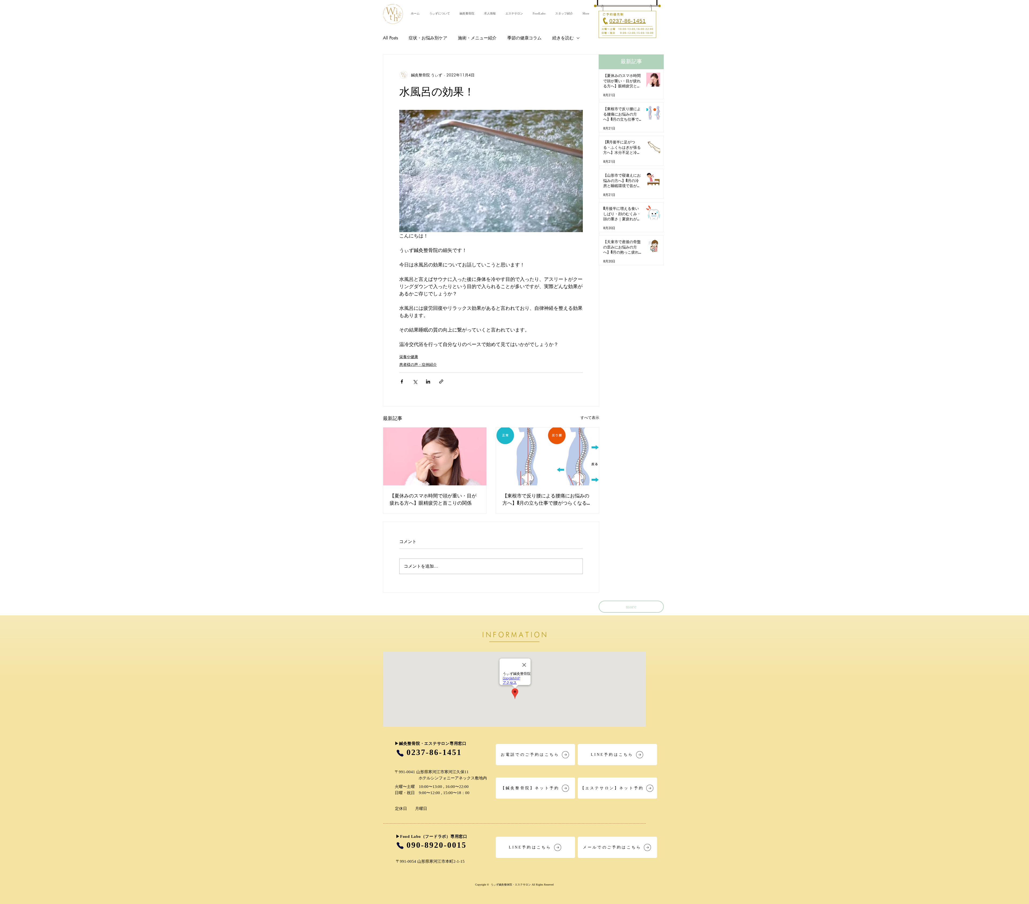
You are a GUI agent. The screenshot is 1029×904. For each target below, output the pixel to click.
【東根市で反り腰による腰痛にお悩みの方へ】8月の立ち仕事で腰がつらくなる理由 (547, 499)
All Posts (390, 38)
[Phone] (400, 753)
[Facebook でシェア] (401, 381)
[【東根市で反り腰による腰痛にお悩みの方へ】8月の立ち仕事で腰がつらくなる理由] (547, 456)
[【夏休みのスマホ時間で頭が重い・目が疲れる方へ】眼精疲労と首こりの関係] (434, 456)
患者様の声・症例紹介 (418, 364)
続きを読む (563, 38)
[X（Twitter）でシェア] (414, 381)
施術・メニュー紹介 (477, 38)
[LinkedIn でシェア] (428, 381)
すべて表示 (589, 417)
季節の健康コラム (524, 38)
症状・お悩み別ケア (428, 38)
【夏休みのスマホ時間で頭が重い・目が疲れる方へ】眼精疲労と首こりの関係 (433, 499)
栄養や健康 (408, 356)
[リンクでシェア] (441, 381)
